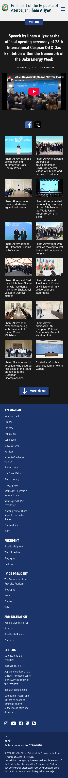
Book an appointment (15, 689)
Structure (9, 628)
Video (7, 531)
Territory (8, 427)
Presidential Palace (14, 634)
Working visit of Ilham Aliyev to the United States (15, 515)
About (7, 741)
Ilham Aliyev (40, 10)
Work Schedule (12, 552)
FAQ (6, 737)
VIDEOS (34, 22)
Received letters (12, 665)
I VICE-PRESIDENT (16, 574)
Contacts (9, 640)
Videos (7, 607)
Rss (34, 723)
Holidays (8, 451)
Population (10, 433)
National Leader (12, 416)
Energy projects (12, 485)
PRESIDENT (11, 540)
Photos (8, 601)
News (7, 595)
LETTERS (10, 650)
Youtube (13, 723)
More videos (38, 391)
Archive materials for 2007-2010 (23, 745)
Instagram (6, 723)
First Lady (9, 564)
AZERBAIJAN (12, 410)
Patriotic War (11, 467)
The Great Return (13, 473)
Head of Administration (16, 622)
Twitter (27, 723)
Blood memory (11, 479)
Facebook (21, 723)
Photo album (11, 525)
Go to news (45, 67)
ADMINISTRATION (15, 617)
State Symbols (11, 445)
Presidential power (13, 546)
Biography (9, 558)
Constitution (10, 439)
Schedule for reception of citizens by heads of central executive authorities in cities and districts (17, 704)
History (8, 422)
